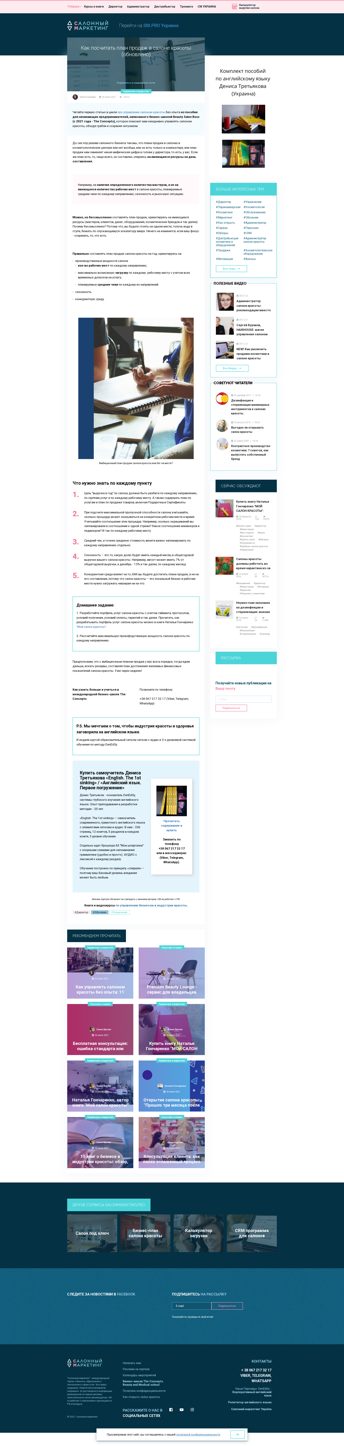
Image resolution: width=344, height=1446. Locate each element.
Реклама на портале (136, 1369)
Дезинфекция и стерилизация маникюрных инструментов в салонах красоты (250, 407)
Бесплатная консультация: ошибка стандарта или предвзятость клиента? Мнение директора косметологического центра (100, 1046)
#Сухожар (265, 634)
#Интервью (263, 587)
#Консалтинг (246, 536)
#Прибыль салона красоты (254, 546)
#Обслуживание (254, 212)
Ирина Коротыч (175, 1142)
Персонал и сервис (171, 947)
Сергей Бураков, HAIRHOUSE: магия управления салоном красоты (252, 329)
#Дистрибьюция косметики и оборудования (227, 242)
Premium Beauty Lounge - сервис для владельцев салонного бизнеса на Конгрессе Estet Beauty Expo (172, 989)
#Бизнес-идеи (243, 526)
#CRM (247, 233)
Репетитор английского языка (249, 1402)
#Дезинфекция (259, 627)
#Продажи (223, 250)
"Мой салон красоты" (91, 627)
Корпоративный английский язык (251, 1393)
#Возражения (243, 583)
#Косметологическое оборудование (257, 252)
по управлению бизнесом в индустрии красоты (151, 905)
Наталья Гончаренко (175, 1086)
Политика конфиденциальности (144, 1391)
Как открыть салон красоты (141, 1397)
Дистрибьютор (164, 6)
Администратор (138, 6)
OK (237, 1434)
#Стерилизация (248, 634)
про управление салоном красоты (141, 112)
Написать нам (132, 1363)
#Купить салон (247, 539)
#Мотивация (224, 259)
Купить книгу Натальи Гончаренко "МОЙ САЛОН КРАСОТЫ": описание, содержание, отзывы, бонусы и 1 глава (172, 1046)
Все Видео (230, 368)
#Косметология (254, 207)
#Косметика (224, 212)
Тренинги (186, 6)
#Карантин (245, 590)
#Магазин (264, 539)
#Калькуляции (247, 630)
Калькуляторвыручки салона (249, 6)
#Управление (119, 912)
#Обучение (99, 912)
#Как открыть (225, 222)
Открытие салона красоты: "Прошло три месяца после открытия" (172, 1102)
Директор (115, 6)
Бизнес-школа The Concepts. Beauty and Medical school (143, 1383)
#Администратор (254, 222)
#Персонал (251, 228)
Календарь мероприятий (139, 1375)
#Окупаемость (247, 543)
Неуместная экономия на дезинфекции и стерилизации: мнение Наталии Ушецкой (253, 607)
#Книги (261, 533)
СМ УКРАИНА (207, 6)
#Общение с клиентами (252, 593)
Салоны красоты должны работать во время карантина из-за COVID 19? (253, 563)
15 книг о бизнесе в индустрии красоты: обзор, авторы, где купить (100, 1159)
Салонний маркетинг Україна (251, 1409)
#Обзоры (222, 233)
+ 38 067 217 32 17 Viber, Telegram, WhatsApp (255, 1375)
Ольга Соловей (87, 97)
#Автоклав (242, 627)
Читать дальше (98, 1182)
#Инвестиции (247, 529)
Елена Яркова (175, 973)
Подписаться (231, 708)
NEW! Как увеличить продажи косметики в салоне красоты (252, 353)
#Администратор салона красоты (254, 240)
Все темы (229, 268)
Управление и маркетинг (136, 91)
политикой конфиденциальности (198, 1434)
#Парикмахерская (228, 207)
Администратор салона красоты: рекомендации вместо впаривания (253, 305)
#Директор (81, 912)
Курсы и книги (94, 6)
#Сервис (222, 228)
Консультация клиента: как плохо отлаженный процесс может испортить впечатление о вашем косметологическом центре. (171, 1159)
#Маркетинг (224, 217)
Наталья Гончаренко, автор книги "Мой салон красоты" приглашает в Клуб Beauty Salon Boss (100, 1102)
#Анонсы (249, 259)
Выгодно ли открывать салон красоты (247, 430)
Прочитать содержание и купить (171, 825)
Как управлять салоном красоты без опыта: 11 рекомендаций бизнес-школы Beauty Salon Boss (100, 989)
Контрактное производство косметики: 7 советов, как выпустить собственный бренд (250, 452)
